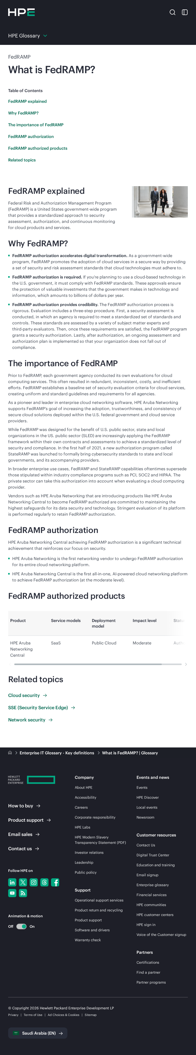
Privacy (13, 1015)
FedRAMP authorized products (37, 148)
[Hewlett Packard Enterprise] (21, 12)
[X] (23, 882)
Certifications (148, 962)
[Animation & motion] (21, 926)
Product (26, 820)
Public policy (85, 872)
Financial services (152, 895)
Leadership (84, 862)
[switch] (18, 926)
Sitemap (91, 1015)
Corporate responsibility (95, 817)
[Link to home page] (10, 752)
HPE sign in (146, 924)
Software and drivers (92, 930)
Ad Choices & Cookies (63, 1015)
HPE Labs (82, 827)
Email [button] (20, 834)
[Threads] (44, 882)
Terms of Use (33, 1015)
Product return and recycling (99, 910)
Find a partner (148, 972)
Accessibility (85, 797)
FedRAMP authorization (31, 136)
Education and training (156, 865)
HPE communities (151, 905)
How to (20, 806)
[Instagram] (34, 882)
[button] (172, 12)
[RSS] (23, 893)
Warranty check (88, 940)
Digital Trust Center (153, 855)
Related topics (22, 159)
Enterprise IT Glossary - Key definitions (57, 752)
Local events (147, 807)
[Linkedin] (12, 882)
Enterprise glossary (153, 885)
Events (142, 787)
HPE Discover (148, 797)
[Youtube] (12, 893)
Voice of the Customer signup (161, 934)
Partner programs (151, 982)
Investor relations (89, 852)
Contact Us (146, 845)
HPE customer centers (155, 914)
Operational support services (99, 900)
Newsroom (145, 817)
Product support (88, 920)
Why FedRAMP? (23, 113)
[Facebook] (55, 882)
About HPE (83, 787)
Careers (81, 807)
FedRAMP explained (27, 101)
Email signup (147, 875)
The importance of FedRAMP (36, 124)
